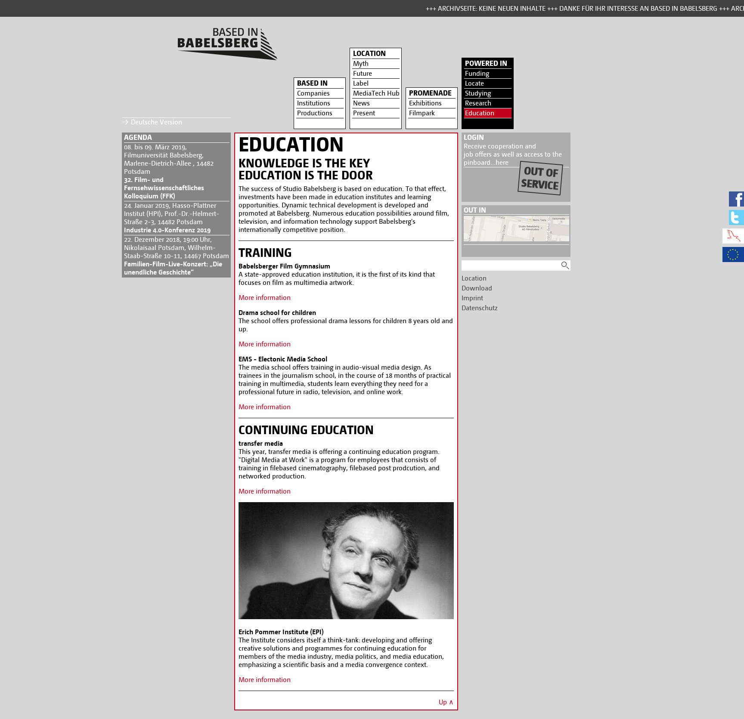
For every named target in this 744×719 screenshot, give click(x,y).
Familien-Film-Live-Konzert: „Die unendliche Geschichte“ (173, 268)
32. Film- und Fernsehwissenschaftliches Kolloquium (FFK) (164, 188)
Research (478, 103)
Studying (478, 93)
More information (265, 297)
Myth (361, 63)
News (361, 103)
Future (362, 73)
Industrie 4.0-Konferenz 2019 (167, 230)
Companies (313, 93)
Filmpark (422, 113)
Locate (474, 83)
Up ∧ (446, 702)
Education (479, 113)
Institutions (313, 103)
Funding (477, 73)
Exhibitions (425, 103)
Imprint (472, 298)
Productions (314, 113)
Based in (312, 83)
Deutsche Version (156, 122)
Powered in (486, 63)
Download (477, 288)
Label (361, 83)
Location (369, 53)
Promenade (430, 93)
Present (364, 113)
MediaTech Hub (376, 93)
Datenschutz (480, 308)
